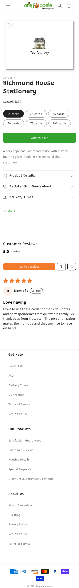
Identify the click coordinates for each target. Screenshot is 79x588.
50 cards (14, 123)
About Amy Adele (20, 505)
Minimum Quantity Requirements (31, 479)
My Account (16, 395)
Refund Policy (17, 534)
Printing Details (19, 459)
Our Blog (14, 515)
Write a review (29, 266)
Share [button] (11, 210)
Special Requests (20, 469)
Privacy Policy (17, 524)
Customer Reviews (20, 450)
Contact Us (15, 366)
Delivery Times (18, 385)
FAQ (11, 375)
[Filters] (61, 266)
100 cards (59, 123)
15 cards (13, 114)
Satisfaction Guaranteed (25, 440)
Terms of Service (19, 404)
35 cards (59, 114)
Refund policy (17, 414)
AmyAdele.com (44, 586)
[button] (8, 5)
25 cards (36, 114)
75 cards (36, 123)
